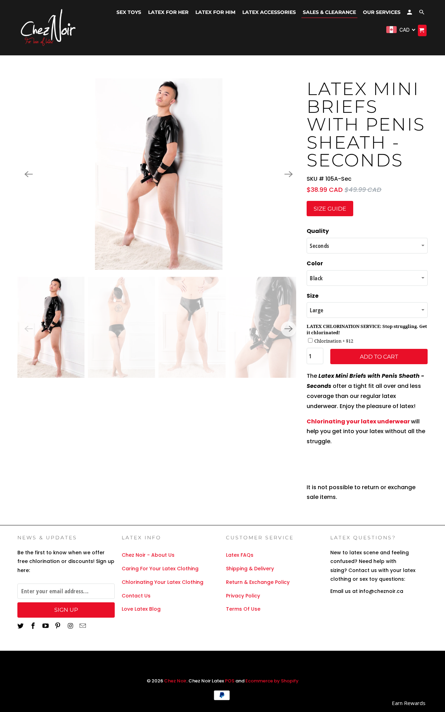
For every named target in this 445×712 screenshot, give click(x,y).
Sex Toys (128, 12)
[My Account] (410, 13)
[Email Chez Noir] (83, 625)
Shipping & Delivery (250, 568)
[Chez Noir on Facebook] (34, 625)
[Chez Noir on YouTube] (46, 625)
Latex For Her (168, 12)
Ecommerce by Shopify (272, 681)
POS (229, 681)
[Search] (422, 13)
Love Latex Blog (141, 608)
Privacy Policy (243, 595)
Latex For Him (215, 12)
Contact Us (136, 595)
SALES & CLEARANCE (329, 12)
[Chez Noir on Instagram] (71, 625)
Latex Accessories (269, 12)
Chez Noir (175, 681)
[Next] (288, 174)
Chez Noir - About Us (148, 554)
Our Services (381, 12)
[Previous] (28, 174)
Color (315, 263)
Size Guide (330, 208)
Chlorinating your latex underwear (358, 421)
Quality (318, 231)
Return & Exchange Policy (258, 582)
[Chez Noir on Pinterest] (58, 625)
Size (312, 296)
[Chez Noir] (48, 27)
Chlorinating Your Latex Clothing (162, 582)
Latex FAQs (239, 554)
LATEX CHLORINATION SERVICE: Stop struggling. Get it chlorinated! (367, 329)
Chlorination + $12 (333, 341)
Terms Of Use (243, 608)
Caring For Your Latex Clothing (160, 568)
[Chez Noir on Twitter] (21, 625)
